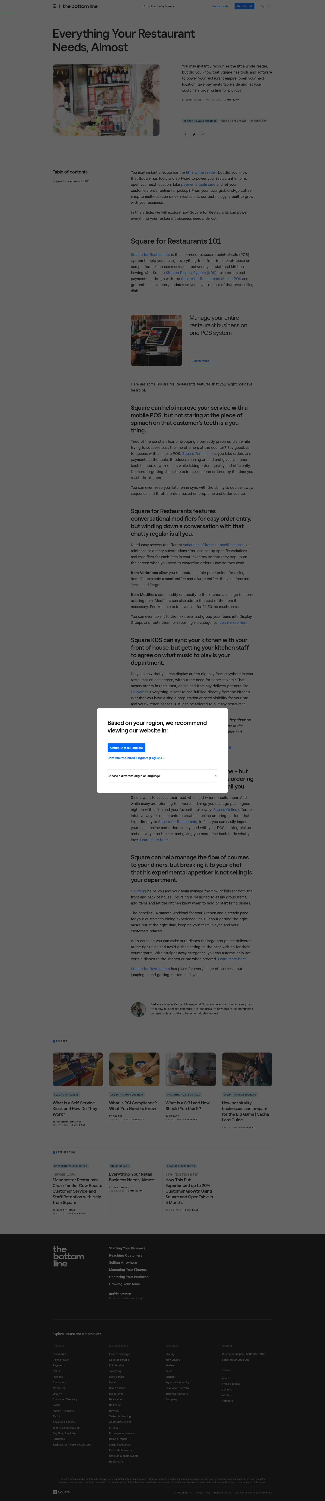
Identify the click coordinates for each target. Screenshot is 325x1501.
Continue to (136, 758)
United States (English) (126, 747)
